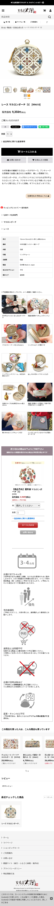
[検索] (49, 17)
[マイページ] (50, 10)
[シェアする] (5, 126)
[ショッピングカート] (44, 10)
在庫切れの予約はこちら (38, 196)
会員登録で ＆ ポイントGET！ (27, 3)
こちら (5, 903)
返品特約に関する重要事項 (14, 141)
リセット (49, 797)
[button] (3, 10)
